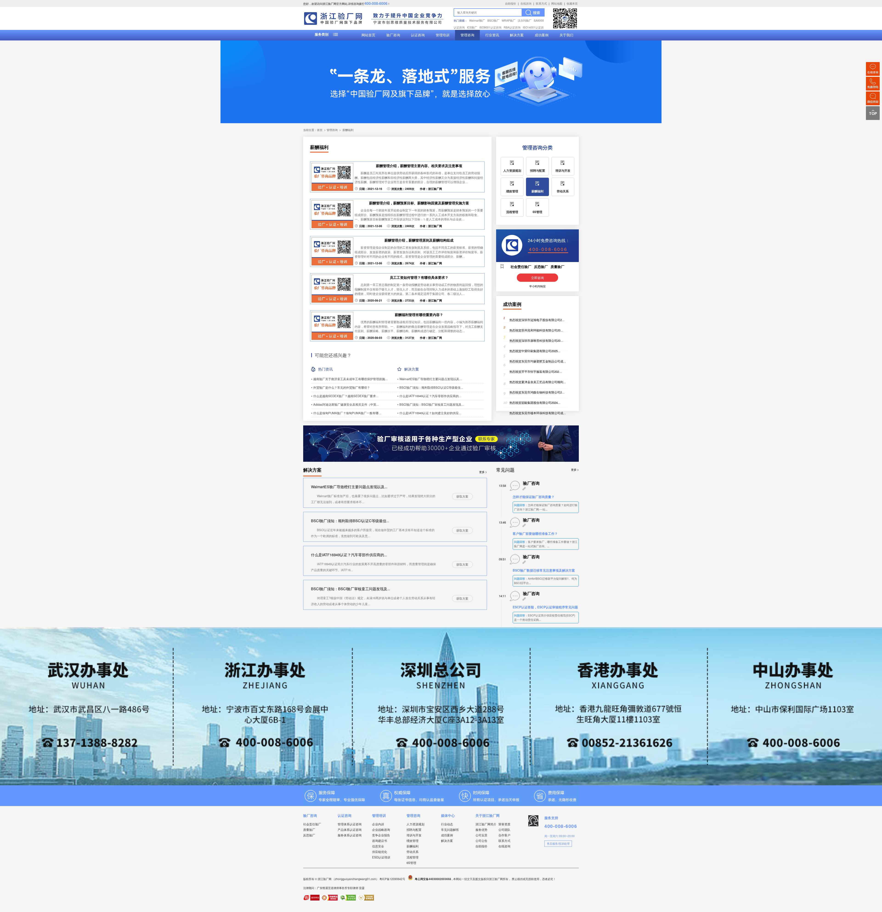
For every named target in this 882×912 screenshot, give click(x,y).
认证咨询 (418, 35)
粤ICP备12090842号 (392, 879)
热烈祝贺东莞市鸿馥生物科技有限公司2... (537, 392)
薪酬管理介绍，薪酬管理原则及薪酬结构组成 (418, 240)
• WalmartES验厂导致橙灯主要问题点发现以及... (429, 379)
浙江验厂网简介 (485, 824)
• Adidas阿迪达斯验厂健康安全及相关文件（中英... (345, 404)
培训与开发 (562, 170)
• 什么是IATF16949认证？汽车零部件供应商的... (429, 396)
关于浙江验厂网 (487, 815)
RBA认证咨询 (512, 27)
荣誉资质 (504, 824)
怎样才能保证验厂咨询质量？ (533, 496)
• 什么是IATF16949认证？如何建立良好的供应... (429, 413)
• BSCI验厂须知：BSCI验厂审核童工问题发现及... (430, 404)
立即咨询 (537, 277)
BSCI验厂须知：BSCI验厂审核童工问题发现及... (350, 588)
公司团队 (504, 829)
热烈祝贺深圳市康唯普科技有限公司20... (536, 340)
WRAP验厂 (508, 20)
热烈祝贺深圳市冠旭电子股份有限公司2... (537, 320)
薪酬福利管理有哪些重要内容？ (419, 314)
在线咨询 (525, 3)
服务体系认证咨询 (350, 835)
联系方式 (541, 3)
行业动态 (447, 824)
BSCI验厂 (493, 20)
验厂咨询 (393, 35)
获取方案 (462, 496)
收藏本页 (572, 3)
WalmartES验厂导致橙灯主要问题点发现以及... (349, 486)
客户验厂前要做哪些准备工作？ (535, 533)
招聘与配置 (537, 170)
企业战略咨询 (381, 829)
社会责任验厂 (312, 824)
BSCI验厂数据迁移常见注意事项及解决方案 (544, 570)
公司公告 (481, 840)
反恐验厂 (309, 835)
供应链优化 (379, 851)
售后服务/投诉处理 (558, 843)
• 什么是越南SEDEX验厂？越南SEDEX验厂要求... (345, 396)
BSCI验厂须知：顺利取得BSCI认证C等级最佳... (350, 520)
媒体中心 (448, 815)
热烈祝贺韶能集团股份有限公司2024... (534, 402)
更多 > (483, 472)
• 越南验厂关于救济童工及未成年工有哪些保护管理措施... (349, 379)
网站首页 (368, 35)
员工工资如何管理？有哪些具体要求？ (419, 277)
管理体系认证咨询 (350, 824)
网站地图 (556, 3)
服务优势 (481, 829)
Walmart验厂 (477, 20)
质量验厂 (309, 829)
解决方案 (517, 35)
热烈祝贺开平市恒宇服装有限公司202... (535, 371)
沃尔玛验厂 (524, 20)
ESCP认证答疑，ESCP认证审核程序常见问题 (545, 607)
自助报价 (510, 3)
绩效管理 (512, 191)
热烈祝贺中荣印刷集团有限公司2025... (534, 351)
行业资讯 (492, 35)
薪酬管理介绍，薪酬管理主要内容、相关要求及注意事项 (419, 165)
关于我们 (566, 35)
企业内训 (378, 824)
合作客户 (504, 835)
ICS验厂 (472, 27)
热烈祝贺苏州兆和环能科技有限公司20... (536, 330)
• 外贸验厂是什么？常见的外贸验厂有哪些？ (340, 387)
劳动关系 (563, 191)
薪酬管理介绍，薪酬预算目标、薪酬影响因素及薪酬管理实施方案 (419, 202)
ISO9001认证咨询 (490, 27)
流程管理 (512, 212)
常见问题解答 (450, 829)
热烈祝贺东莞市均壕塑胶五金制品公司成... (537, 361)
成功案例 (541, 35)
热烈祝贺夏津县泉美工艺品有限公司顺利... (537, 382)
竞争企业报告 (381, 835)
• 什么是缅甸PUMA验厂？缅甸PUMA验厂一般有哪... (346, 413)
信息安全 (378, 846)
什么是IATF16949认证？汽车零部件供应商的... (349, 554)
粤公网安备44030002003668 (433, 879)
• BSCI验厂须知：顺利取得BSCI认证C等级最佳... (430, 387)
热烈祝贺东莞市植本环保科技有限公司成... (537, 413)
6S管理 (537, 212)
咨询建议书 (379, 840)
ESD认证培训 (381, 857)
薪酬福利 (347, 130)
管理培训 (442, 35)
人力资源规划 (512, 170)
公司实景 (481, 835)
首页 (319, 130)
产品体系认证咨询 (350, 829)
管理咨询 (467, 35)
